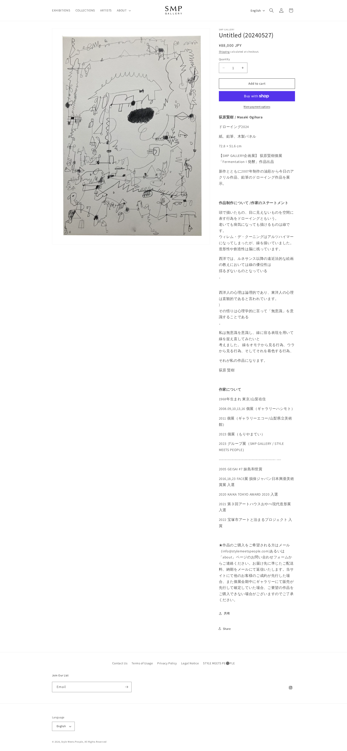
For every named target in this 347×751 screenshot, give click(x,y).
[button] (123, 10)
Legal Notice (190, 663)
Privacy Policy (167, 663)
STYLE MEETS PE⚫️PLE (219, 663)
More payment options (257, 106)
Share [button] (227, 629)
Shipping (224, 51)
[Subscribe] (126, 687)
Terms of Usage (142, 663)
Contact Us (120, 663)
